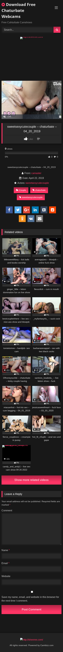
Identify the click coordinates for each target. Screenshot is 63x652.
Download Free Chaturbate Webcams (18, 10)
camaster (36, 173)
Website (6, 576)
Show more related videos (31, 480)
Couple (22, 190)
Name (6, 550)
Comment (7, 510)
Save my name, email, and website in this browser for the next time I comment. (30, 599)
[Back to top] (53, 643)
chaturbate (40, 190)
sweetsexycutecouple (37, 183)
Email (5, 563)
